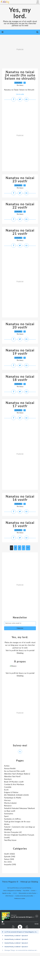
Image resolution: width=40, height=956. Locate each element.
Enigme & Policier (11, 792)
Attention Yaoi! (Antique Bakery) (17, 774)
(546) (9, 857)
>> (28, 548)
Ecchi (6, 790)
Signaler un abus (6, 893)
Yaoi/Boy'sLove (10, 840)
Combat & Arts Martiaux (14, 784)
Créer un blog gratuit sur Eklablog (12, 890)
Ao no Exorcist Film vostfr (14, 771)
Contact (33, 890)
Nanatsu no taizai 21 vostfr (20, 232)
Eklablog (34, 882)
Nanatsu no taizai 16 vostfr (20, 498)
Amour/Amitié (10, 769)
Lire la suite (20, 94)
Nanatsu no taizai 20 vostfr (20, 326)
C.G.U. (15, 893)
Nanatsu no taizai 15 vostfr (20, 524)
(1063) (9, 854)
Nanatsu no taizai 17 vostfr (20, 404)
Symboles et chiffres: (12, 819)
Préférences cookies (19, 898)
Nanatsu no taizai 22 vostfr (20, 206)
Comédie (7, 787)
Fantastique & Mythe (12, 798)
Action (6, 766)
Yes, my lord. (20, 13)
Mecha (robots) (10, 803)
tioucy (21, 650)
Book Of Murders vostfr (14, 782)
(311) (8, 862)
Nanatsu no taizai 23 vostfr (20, 179)
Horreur (7, 800)
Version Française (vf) (13, 832)
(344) (9, 859)
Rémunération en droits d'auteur (27, 893)
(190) (10, 865)
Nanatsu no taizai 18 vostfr (20, 378)
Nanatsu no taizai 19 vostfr (20, 352)
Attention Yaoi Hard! (12, 776)
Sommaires (8, 814)
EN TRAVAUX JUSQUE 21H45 (16, 795)
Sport (6, 816)
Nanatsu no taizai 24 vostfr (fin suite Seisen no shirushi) (20, 75)
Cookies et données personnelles (24, 895)
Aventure (8, 779)
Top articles (26, 890)
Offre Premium (9, 895)
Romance (8, 806)
